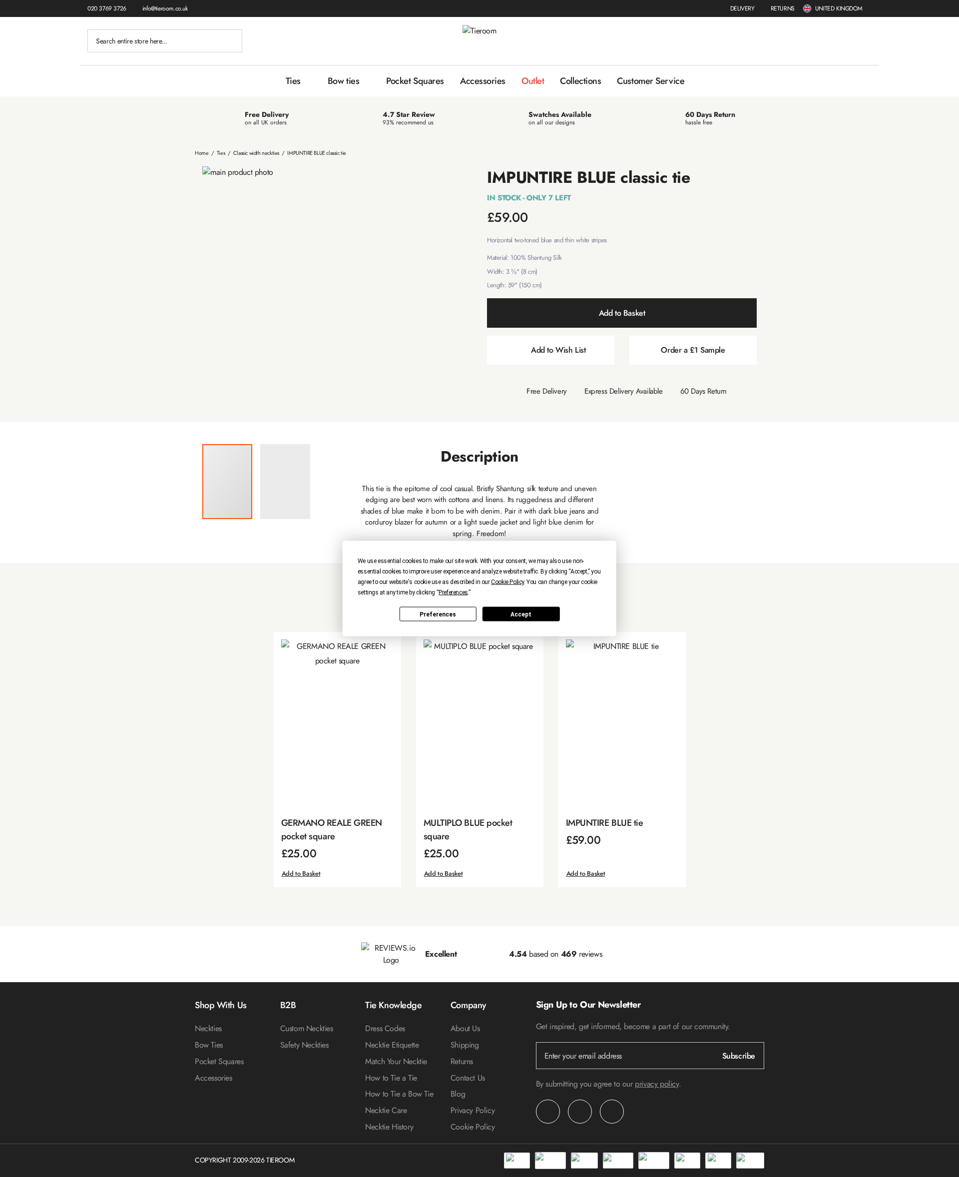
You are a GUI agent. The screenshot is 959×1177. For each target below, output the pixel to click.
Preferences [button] (453, 592)
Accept (520, 613)
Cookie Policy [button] (507, 582)
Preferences (438, 613)
